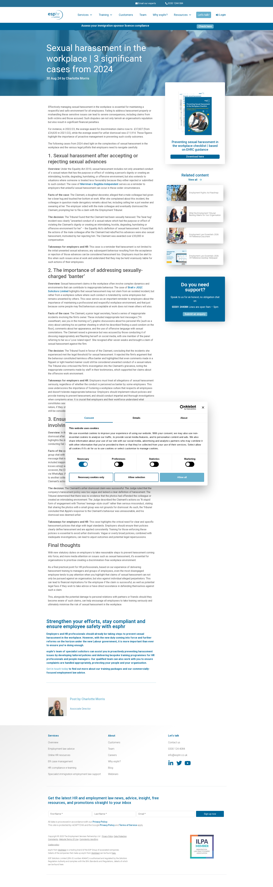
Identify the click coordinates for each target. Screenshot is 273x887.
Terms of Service (128, 825)
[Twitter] (179, 763)
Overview (53, 742)
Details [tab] (136, 417)
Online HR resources (59, 755)
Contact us (174, 742)
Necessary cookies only (91, 477)
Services (83, 14)
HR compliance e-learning (62, 767)
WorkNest (62, 850)
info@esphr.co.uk (177, 755)
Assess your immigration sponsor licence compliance (115, 25)
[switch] (118, 464)
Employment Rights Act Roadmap (203, 192)
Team (142, 14)
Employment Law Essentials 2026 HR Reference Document (203, 235)
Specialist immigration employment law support (74, 774)
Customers (126, 14)
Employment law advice (61, 748)
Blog (110, 767)
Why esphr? (160, 14)
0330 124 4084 (176, 748)
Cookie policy (53, 844)
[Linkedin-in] (171, 763)
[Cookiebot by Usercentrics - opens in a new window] (182, 407)
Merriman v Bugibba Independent (99, 184)
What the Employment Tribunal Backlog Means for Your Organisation (205, 214)
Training (104, 14)
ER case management (60, 761)
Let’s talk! (203, 14)
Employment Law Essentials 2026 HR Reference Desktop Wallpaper (203, 257)
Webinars (113, 774)
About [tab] (183, 417)
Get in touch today (57, 668)
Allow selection (136, 477)
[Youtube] (187, 763)
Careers (112, 755)
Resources (181, 14)
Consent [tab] (89, 417)
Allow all (182, 477)
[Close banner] (203, 407)
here (61, 864)
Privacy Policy (100, 822)
